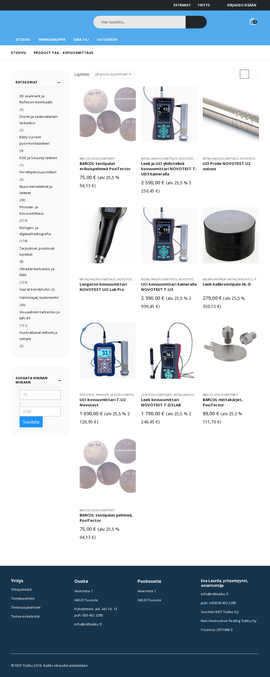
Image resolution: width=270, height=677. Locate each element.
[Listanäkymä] (254, 74)
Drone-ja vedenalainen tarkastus (39, 119)
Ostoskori (107, 39)
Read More (127, 95)
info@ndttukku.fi (88, 624)
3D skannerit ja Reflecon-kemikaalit (36, 99)
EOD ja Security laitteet (38, 157)
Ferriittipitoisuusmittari (38, 172)
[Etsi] (196, 22)
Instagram (142, 616)
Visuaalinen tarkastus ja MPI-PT (40, 315)
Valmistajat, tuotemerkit (39, 297)
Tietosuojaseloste (26, 607)
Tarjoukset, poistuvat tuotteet (37, 251)
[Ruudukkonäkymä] (244, 74)
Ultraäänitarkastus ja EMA (37, 271)
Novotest (186, 158)
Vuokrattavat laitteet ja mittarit (38, 335)
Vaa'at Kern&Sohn (35, 289)
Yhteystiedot (21, 589)
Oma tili (81, 39)
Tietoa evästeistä (25, 616)
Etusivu (23, 39)
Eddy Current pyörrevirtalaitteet (35, 140)
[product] (108, 119)
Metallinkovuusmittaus (159, 158)
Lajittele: (82, 74)
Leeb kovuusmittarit (156, 395)
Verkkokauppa (51, 39)
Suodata (31, 422)
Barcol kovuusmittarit (97, 158)
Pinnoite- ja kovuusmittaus (116, 395)
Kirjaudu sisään (242, 5)
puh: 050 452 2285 (88, 615)
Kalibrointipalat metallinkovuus (227, 279)
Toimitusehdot (23, 598)
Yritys (204, 5)
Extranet (182, 5)
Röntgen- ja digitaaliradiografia (35, 230)
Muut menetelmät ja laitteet (36, 189)
